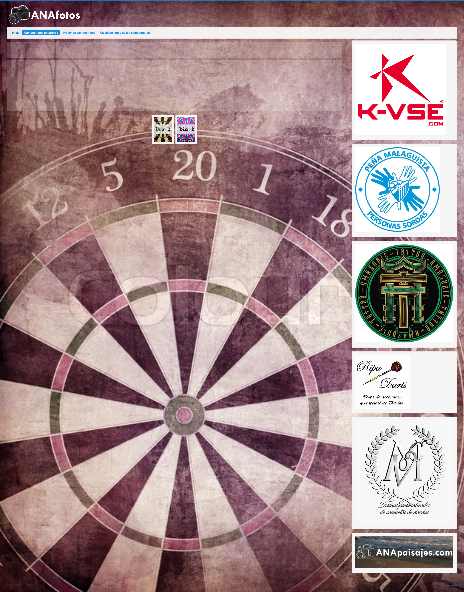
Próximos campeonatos (79, 32)
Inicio (16, 32)
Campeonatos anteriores (41, 32)
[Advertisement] (116, 85)
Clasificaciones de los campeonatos (125, 32)
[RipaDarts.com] (382, 381)
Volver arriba (450, 585)
